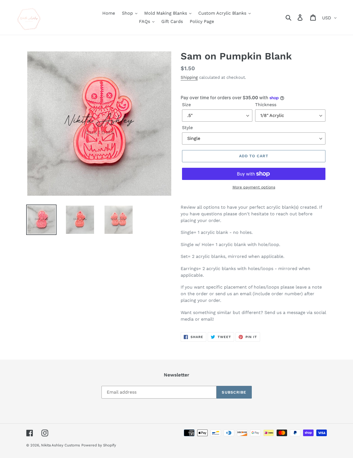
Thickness (265, 104)
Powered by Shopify (98, 445)
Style (187, 127)
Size (186, 104)
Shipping (189, 77)
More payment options (253, 187)
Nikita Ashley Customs (60, 445)
